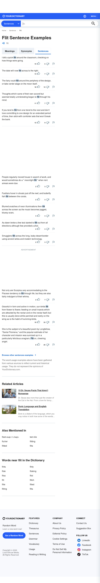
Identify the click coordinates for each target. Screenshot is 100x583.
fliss (4, 475)
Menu (93, 16)
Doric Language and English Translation (32, 408)
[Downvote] (47, 64)
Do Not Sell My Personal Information (62, 551)
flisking (33, 471)
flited (32, 484)
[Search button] (94, 24)
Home (4, 30)
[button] (84, 16)
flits (31, 445)
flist (31, 475)
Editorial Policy (60, 533)
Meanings (10, 51)
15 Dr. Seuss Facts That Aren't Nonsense (33, 392)
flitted (4, 445)
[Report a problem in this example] (53, 63)
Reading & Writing (37, 554)
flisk (4, 471)
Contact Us (81, 523)
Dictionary (33, 523)
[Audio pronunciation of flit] (3, 43)
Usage (32, 549)
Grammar (33, 538)
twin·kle (33, 436)
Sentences (9, 23)
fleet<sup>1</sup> (10, 436)
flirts (4, 466)
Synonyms (26, 51)
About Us (57, 523)
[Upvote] (38, 64)
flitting (32, 441)
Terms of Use (59, 543)
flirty (32, 466)
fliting (4, 488)
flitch (32, 479)
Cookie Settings (60, 538)
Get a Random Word (14, 535)
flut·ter (5, 441)
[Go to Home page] (14, 16)
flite (3, 484)
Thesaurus (34, 528)
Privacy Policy (59, 528)
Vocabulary (34, 543)
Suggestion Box (83, 528)
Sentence (12, 30)
